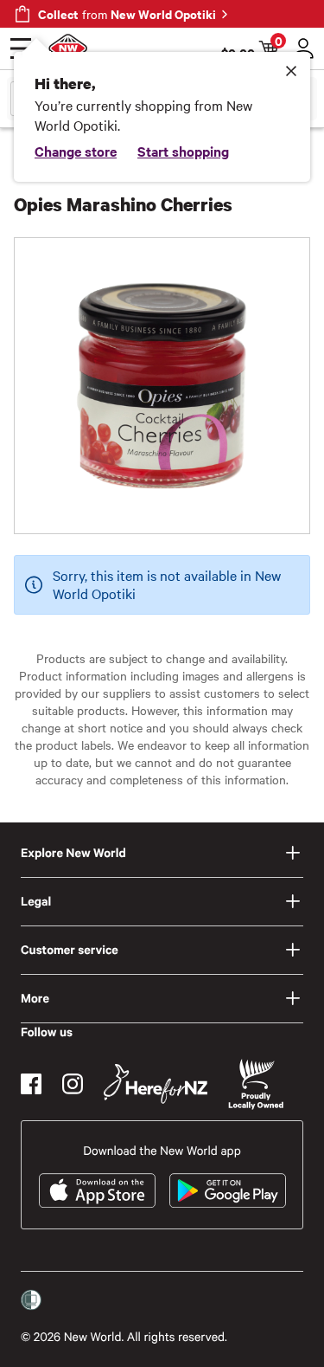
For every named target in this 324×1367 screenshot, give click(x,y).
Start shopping (183, 150)
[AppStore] (97, 1190)
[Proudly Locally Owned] (255, 1084)
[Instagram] (72, 1084)
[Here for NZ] (155, 1084)
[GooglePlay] (227, 1190)
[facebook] (31, 1084)
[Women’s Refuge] (31, 1300)
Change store (76, 150)
